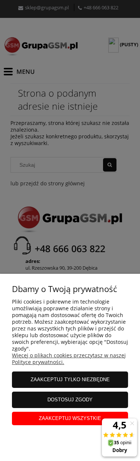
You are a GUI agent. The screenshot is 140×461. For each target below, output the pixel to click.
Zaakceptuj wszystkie (70, 418)
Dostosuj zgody (70, 399)
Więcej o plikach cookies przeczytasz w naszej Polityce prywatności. (69, 359)
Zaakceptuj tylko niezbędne (70, 379)
